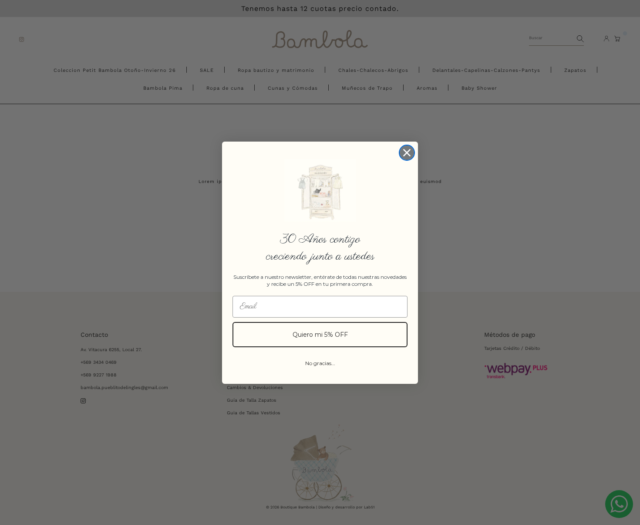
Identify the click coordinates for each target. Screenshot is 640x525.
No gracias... (320, 363)
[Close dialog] (406, 152)
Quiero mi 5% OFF (320, 335)
